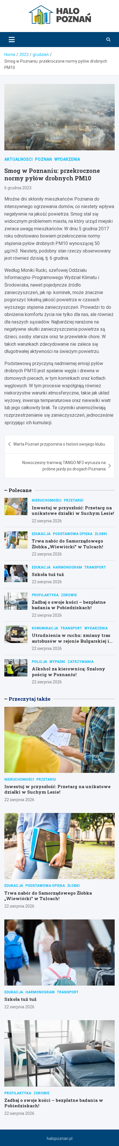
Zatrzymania (81, 662)
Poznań (43, 159)
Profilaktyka (45, 595)
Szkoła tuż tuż (48, 574)
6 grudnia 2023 (17, 188)
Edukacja (41, 534)
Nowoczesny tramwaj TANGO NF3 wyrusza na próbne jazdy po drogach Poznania (64, 465)
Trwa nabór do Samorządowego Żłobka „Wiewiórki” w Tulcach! (67, 543)
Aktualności (18, 159)
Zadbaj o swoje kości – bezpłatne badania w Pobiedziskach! (69, 605)
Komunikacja (45, 628)
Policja (39, 662)
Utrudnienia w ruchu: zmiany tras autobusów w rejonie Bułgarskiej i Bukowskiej (71, 640)
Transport (95, 567)
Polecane (20, 490)
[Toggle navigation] (11, 39)
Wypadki (57, 662)
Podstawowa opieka (72, 534)
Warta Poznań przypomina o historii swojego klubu (59, 444)
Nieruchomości (47, 500)
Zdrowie (69, 595)
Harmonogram (67, 567)
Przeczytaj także (30, 699)
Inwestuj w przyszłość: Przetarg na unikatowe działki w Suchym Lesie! (73, 510)
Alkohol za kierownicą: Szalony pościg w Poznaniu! (68, 671)
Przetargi (73, 500)
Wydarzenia (67, 159)
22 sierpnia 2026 (47, 521)
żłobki (101, 534)
